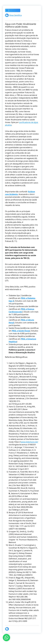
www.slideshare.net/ (29, 442)
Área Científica (15, 15)
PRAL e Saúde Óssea (21, 331)
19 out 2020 (14, 10)
